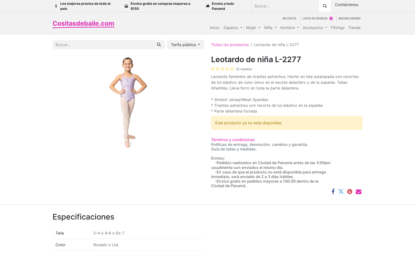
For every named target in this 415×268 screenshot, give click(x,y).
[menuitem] (214, 27)
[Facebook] (333, 191)
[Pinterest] (349, 191)
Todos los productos (230, 44)
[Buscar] (325, 6)
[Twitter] (341, 191)
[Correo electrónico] (358, 191)
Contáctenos (346, 4)
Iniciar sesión (349, 18)
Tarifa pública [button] (184, 44)
